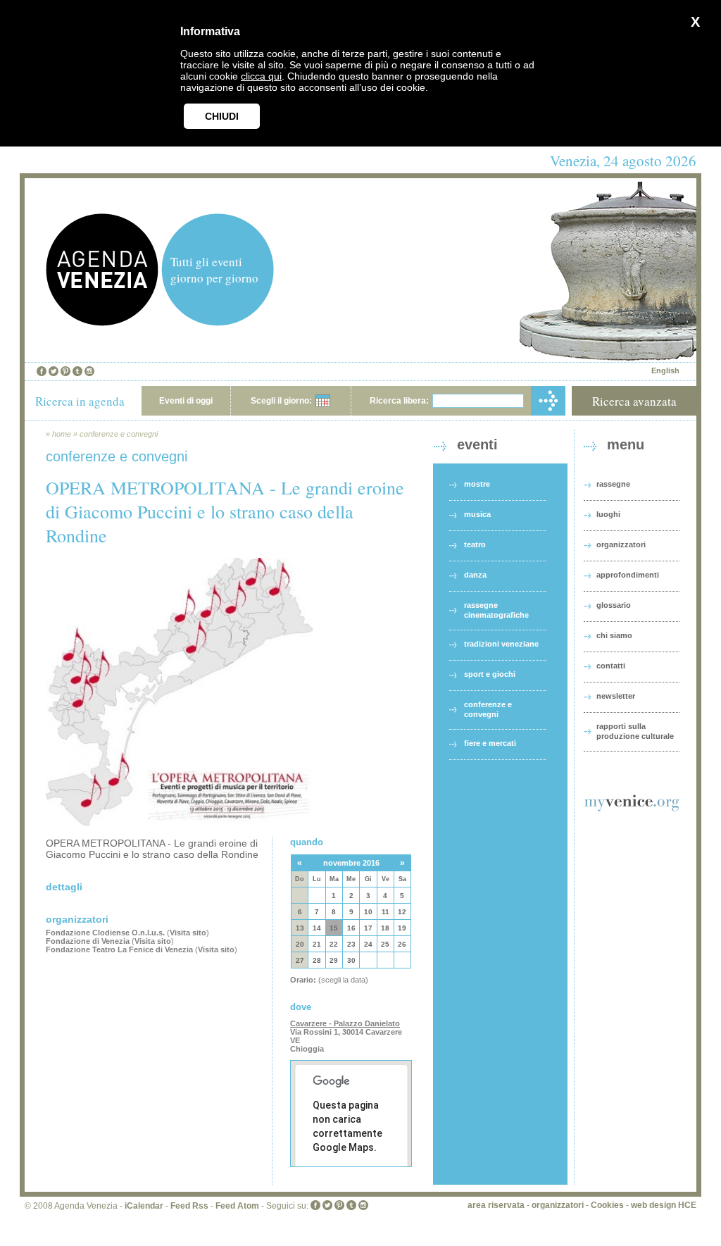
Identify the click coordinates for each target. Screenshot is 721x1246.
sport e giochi (489, 674)
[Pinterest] (65, 371)
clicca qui (261, 76)
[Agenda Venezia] (102, 322)
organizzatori (621, 544)
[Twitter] (53, 371)
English (665, 370)
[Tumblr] (77, 371)
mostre (477, 484)
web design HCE (663, 1205)
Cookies (607, 1205)
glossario (613, 605)
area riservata (496, 1205)
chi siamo (614, 635)
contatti (610, 665)
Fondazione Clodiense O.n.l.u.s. (105, 932)
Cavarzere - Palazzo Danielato (345, 1023)
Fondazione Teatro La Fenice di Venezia (119, 949)
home (61, 434)
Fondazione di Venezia (88, 941)
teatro (475, 544)
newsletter (615, 696)
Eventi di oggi (186, 401)
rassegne (613, 484)
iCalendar (144, 1206)
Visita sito (188, 932)
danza (475, 575)
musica (477, 514)
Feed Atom (237, 1206)
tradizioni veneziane (501, 644)
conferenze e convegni (119, 434)
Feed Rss (189, 1206)
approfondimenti (627, 575)
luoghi (608, 514)
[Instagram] (89, 371)
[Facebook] (41, 371)
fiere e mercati (490, 743)
